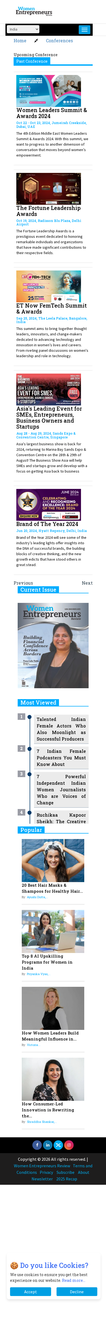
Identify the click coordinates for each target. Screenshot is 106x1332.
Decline (77, 1291)
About (83, 1172)
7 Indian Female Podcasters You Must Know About (61, 757)
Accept (30, 1291)
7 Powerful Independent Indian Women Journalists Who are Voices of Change (61, 789)
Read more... (73, 1280)
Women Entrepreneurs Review (42, 1165)
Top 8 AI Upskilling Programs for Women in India (47, 962)
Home (20, 40)
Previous (23, 583)
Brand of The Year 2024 (47, 523)
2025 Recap (66, 1178)
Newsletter (42, 1178)
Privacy (46, 1172)
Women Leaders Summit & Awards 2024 (51, 112)
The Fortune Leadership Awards (48, 210)
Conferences (59, 40)
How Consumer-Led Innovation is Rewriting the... (48, 1109)
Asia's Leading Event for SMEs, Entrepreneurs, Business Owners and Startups (49, 417)
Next (87, 583)
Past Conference (32, 61)
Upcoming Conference (36, 54)
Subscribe (65, 1172)
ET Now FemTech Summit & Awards (51, 308)
